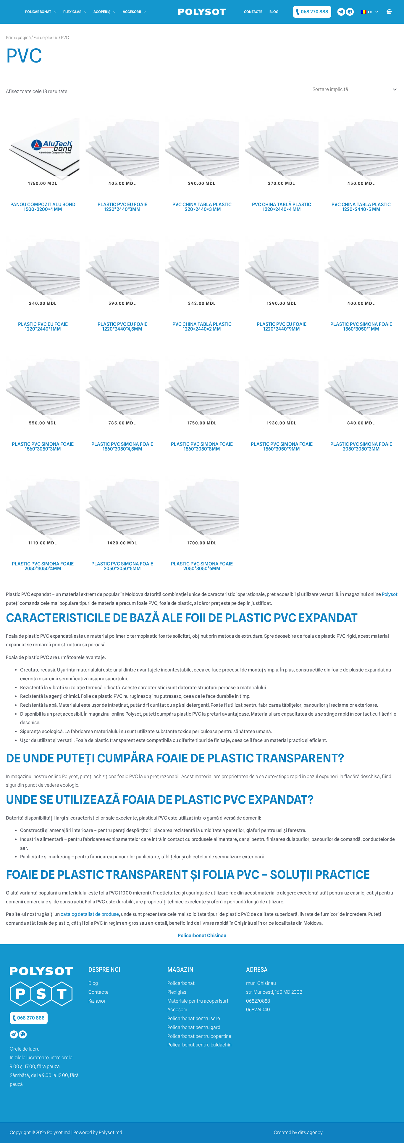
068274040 (258, 1009)
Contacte (253, 11)
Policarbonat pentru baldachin (199, 1045)
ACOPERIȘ (101, 11)
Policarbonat (38, 11)
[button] (53, 12)
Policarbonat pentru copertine (199, 1036)
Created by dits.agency (298, 1132)
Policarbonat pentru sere (193, 1018)
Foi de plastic (45, 37)
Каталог (97, 1001)
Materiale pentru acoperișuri (197, 1001)
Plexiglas (72, 11)
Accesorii (132, 11)
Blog (274, 11)
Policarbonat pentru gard (193, 1027)
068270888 (258, 1001)
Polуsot (389, 594)
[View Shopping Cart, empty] (389, 12)
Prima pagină (18, 37)
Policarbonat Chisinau (202, 935)
